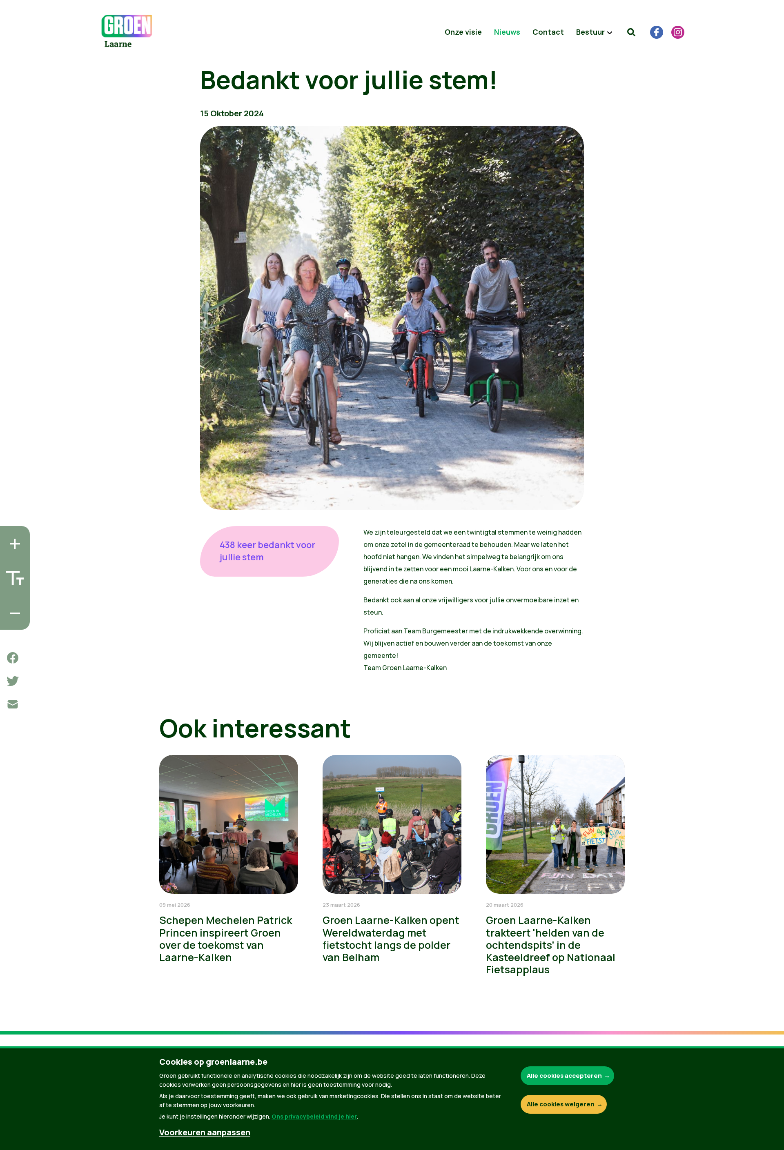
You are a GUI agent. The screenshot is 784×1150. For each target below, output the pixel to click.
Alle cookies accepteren (564, 1075)
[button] (631, 32)
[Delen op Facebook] (12, 657)
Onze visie (463, 32)
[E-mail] (12, 704)
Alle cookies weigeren (561, 1104)
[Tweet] (12, 681)
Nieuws (507, 32)
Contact (548, 32)
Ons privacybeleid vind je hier (314, 1116)
